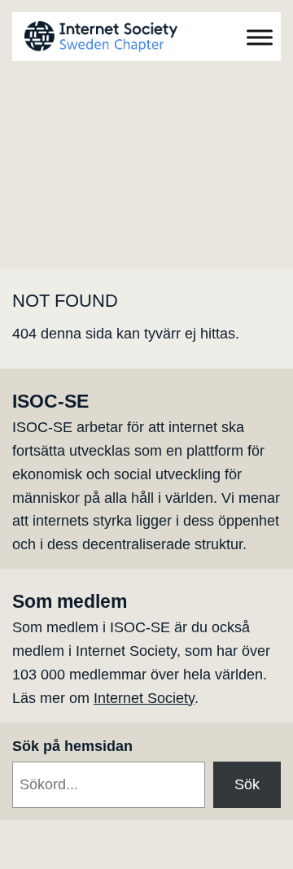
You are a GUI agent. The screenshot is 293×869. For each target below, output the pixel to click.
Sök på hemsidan (72, 746)
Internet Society (144, 698)
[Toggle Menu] (260, 37)
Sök (247, 784)
